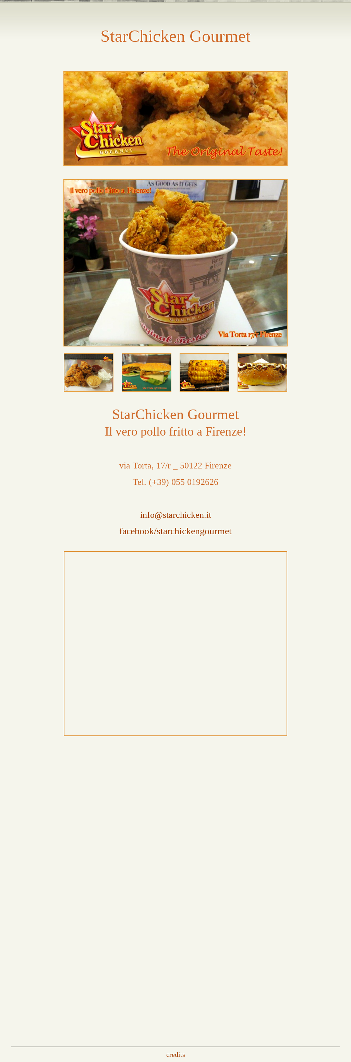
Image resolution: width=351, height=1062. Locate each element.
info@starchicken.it (175, 515)
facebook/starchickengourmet (175, 531)
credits (175, 1054)
